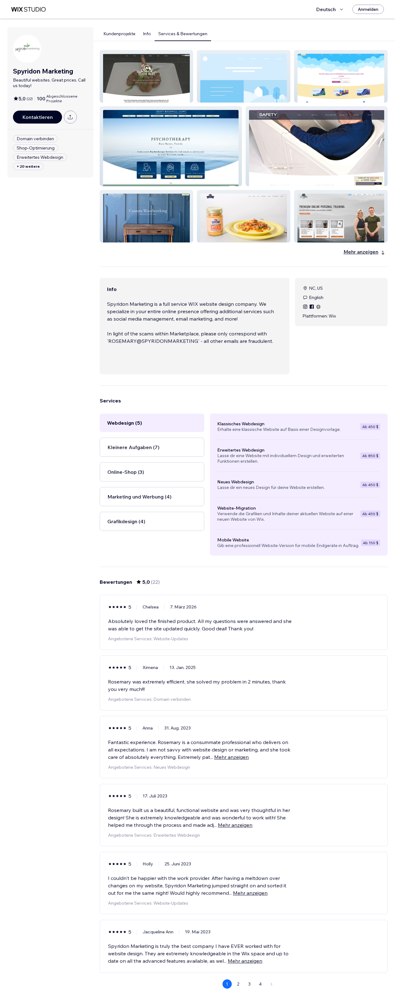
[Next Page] (271, 984)
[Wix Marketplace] (28, 9)
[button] (146, 76)
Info (147, 33)
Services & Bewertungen (182, 33)
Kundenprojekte (119, 33)
